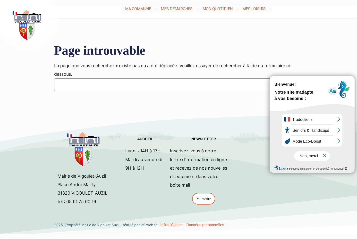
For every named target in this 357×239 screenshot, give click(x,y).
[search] (336, 9)
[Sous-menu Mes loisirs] (271, 9)
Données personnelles (205, 225)
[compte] (342, 9)
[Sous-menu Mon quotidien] (237, 9)
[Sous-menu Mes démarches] (198, 9)
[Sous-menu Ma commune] (156, 9)
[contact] (339, 9)
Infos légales (171, 225)
